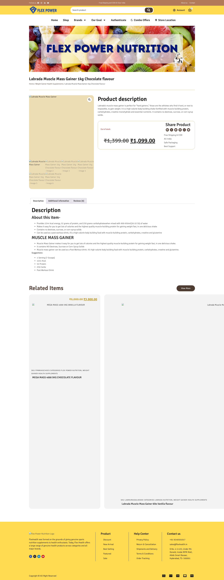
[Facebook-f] (30, 556)
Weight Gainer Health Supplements (49, 84)
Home (54, 20)
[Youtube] (43, 556)
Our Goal (96, 20)
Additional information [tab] (58, 201)
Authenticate (118, 20)
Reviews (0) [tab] (79, 201)
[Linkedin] (38, 556)
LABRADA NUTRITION (164, 500)
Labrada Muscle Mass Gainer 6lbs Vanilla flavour (147, 503)
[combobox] (107, 10)
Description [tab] (38, 201)
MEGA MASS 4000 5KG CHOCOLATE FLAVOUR (57, 377)
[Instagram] (34, 556)
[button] (89, 99)
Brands (78, 20)
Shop (66, 20)
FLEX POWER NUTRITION (71, 370)
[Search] (148, 10)
